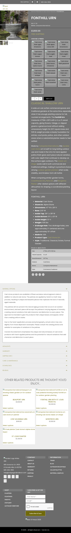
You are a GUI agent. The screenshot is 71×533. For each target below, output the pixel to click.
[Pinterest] (40, 274)
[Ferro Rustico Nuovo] (37, 64)
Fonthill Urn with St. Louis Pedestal (52, 400)
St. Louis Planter (19, 436)
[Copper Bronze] (37, 54)
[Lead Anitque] (37, 73)
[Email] (43, 274)
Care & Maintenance (10, 361)
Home (33, 11)
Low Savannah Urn (19, 419)
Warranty (6, 351)
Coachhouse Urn (38, 181)
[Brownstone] (64, 45)
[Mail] (17, 476)
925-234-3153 (9, 470)
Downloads (7, 365)
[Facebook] (33, 274)
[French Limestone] (50, 64)
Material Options (9, 289)
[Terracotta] (64, 83)
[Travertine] (50, 83)
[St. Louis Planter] (19, 429)
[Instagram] (9, 476)
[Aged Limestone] (37, 45)
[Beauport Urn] (19, 390)
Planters (39, 11)
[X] (36, 274)
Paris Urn (49, 181)
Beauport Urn (19, 399)
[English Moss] (64, 54)
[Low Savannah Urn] (19, 412)
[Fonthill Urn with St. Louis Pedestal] (52, 390)
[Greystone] (64, 64)
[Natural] (50, 73)
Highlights (6, 346)
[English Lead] (50, 54)
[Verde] (37, 91)
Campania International (49, 146)
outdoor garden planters (48, 170)
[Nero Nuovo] (64, 73)
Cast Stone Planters (49, 11)
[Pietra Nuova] (37, 83)
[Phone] (5, 481)
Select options (8, 408)
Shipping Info (7, 356)
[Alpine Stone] (50, 45)
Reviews (5, 370)
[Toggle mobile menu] (67, 6)
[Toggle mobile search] (64, 6)
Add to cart (49, 99)
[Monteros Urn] (52, 412)
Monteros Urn (52, 419)
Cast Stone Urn (54, 237)
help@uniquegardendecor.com (15, 473)
